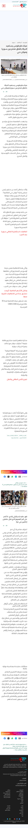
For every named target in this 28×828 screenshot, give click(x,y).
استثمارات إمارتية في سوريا (12, 435)
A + (6, 91)
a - (3, 91)
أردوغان (21, 803)
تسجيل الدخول (23, 1)
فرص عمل (21, 794)
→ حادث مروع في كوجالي (21, 482)
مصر (22, 814)
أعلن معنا (8, 808)
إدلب (22, 808)
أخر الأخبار (19, 42)
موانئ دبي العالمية (22, 435)
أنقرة (22, 800)
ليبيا (22, 816)
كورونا (22, 797)
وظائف (8, 790)
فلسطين (21, 813)
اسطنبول (21, 793)
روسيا (22, 811)
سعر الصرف (7, 791)
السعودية (21, 810)
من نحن (8, 807)
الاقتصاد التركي (7, 794)
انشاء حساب (15, 1)
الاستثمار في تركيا (6, 793)
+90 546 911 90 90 (22, 780)
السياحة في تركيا (7, 795)
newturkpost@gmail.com (20, 785)
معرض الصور (7, 810)
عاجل (22, 801)
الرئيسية (25, 42)
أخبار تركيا (21, 790)
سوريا (13, 42)
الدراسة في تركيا (7, 797)
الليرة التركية (21, 795)
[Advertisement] (14, 25)
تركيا (22, 805)
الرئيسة (8, 805)
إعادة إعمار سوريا (14, 437)
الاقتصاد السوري (23, 437)
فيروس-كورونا (20, 798)
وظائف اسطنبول (19, 791)
